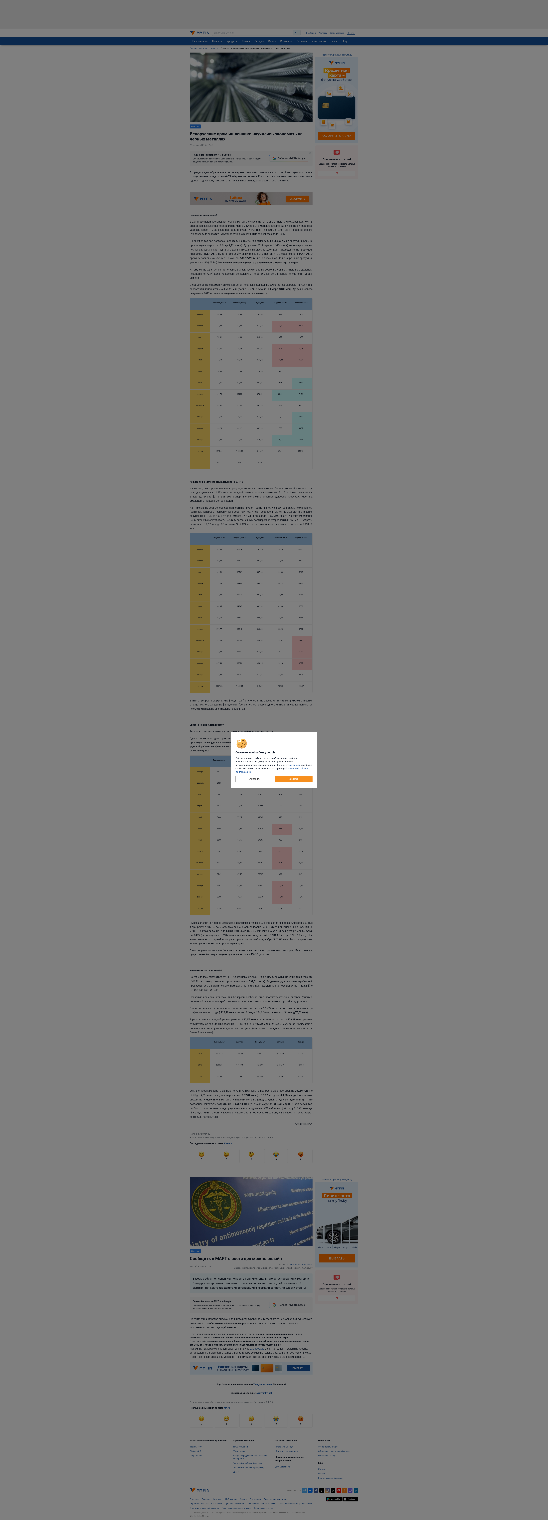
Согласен (294, 778)
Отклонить (254, 778)
